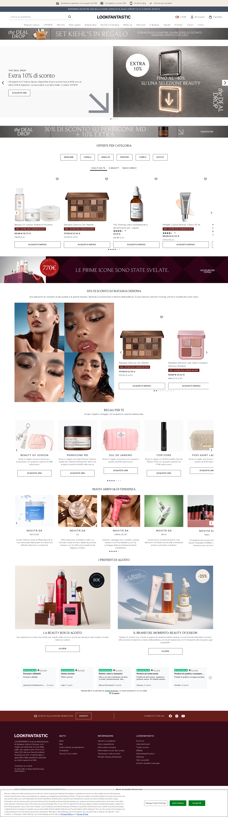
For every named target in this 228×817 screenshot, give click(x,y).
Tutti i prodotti (142, 760)
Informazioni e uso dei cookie (111, 750)
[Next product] (207, 352)
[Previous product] (121, 352)
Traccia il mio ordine (68, 754)
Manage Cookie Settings (156, 803)
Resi (61, 744)
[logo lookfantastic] (114, 17)
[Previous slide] (3, 83)
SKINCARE (69, 157)
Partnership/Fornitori (145, 754)
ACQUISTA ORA (19, 93)
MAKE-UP (105, 157)
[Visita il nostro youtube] (183, 716)
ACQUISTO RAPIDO (37, 244)
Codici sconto (142, 747)
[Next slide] (225, 83)
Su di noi (140, 741)
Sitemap (140, 757)
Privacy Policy (67, 814)
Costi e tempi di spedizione (71, 747)
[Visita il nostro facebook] (170, 716)
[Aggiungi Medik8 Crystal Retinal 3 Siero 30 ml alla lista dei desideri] (205, 179)
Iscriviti (83, 716)
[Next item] (211, 213)
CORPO (142, 157)
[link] (197, 17)
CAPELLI (87, 157)
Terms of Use (82, 814)
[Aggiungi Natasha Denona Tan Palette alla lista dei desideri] (106, 179)
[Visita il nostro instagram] (177, 716)
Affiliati (139, 750)
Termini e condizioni (107, 741)
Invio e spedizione (106, 744)
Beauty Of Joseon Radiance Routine (33, 224)
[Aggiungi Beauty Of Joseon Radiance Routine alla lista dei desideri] (57, 179)
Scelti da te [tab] (99, 168)
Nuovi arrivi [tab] (129, 168)
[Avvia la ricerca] (69, 17)
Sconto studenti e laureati (148, 763)
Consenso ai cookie (23, 766)
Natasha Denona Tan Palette (79, 224)
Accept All (197, 803)
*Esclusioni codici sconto (109, 754)
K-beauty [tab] (114, 168)
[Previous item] (17, 213)
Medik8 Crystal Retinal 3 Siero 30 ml (181, 224)
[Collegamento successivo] (211, 450)
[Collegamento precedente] (17, 450)
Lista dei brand (143, 744)
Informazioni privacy (107, 747)
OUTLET (160, 157)
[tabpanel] (114, 212)
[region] (114, 803)
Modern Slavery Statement (110, 757)
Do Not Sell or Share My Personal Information (29, 770)
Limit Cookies (178, 803)
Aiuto (61, 741)
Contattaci (64, 750)
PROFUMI (124, 157)
